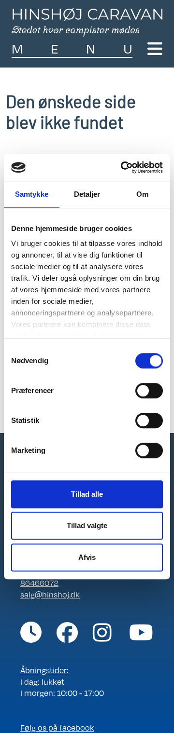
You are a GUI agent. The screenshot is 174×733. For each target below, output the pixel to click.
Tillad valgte (87, 525)
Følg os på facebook (57, 727)
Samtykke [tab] (31, 194)
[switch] (149, 390)
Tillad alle (87, 494)
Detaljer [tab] (87, 194)
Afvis (87, 557)
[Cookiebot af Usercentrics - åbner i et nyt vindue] (123, 167)
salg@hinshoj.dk (50, 594)
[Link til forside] (87, 21)
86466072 (39, 582)
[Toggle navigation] (154, 48)
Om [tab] (142, 194)
